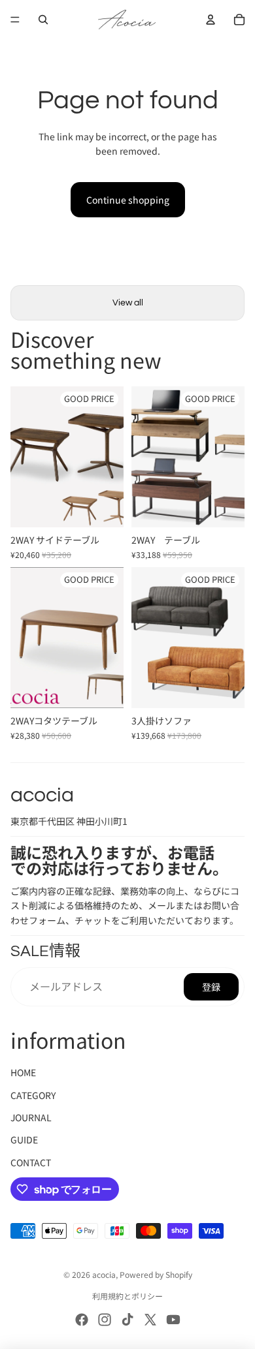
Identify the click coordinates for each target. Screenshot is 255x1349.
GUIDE (24, 1139)
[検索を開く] (43, 19)
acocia (104, 1274)
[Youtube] (173, 1319)
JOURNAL (31, 1117)
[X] (150, 1319)
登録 (211, 986)
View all (127, 302)
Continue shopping (127, 199)
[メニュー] (15, 20)
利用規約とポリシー (127, 1295)
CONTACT (30, 1162)
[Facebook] (82, 1319)
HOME (23, 1072)
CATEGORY (33, 1095)
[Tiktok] (127, 1319)
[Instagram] (104, 1319)
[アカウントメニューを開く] (210, 19)
